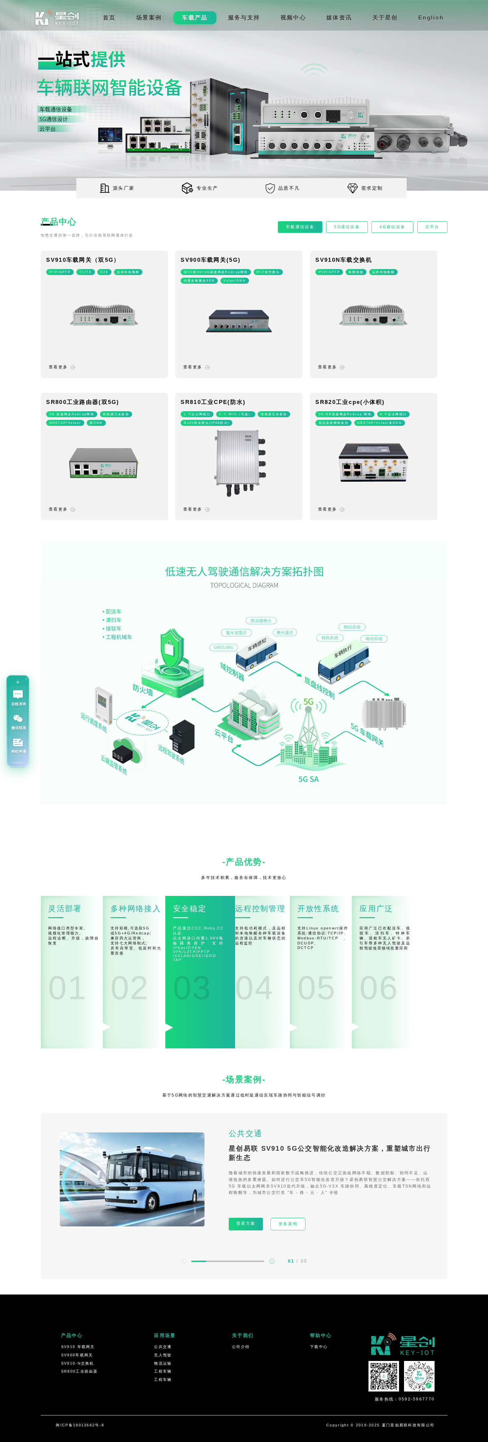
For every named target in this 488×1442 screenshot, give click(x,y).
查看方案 (245, 1223)
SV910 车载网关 (78, 1347)
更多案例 (288, 1223)
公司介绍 (241, 1347)
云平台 (432, 227)
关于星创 (385, 18)
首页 (109, 18)
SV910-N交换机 (77, 1363)
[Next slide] (272, 1261)
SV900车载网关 (77, 1355)
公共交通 (163, 1347)
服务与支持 (244, 18)
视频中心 (293, 18)
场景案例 (149, 18)
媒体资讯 (339, 18)
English (431, 18)
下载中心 (319, 1347)
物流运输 (163, 1363)
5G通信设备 (347, 227)
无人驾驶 (163, 1355)
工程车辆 (163, 1371)
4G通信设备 (392, 227)
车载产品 (194, 18)
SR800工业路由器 (79, 1371)
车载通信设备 (300, 227)
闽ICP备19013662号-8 (80, 1425)
